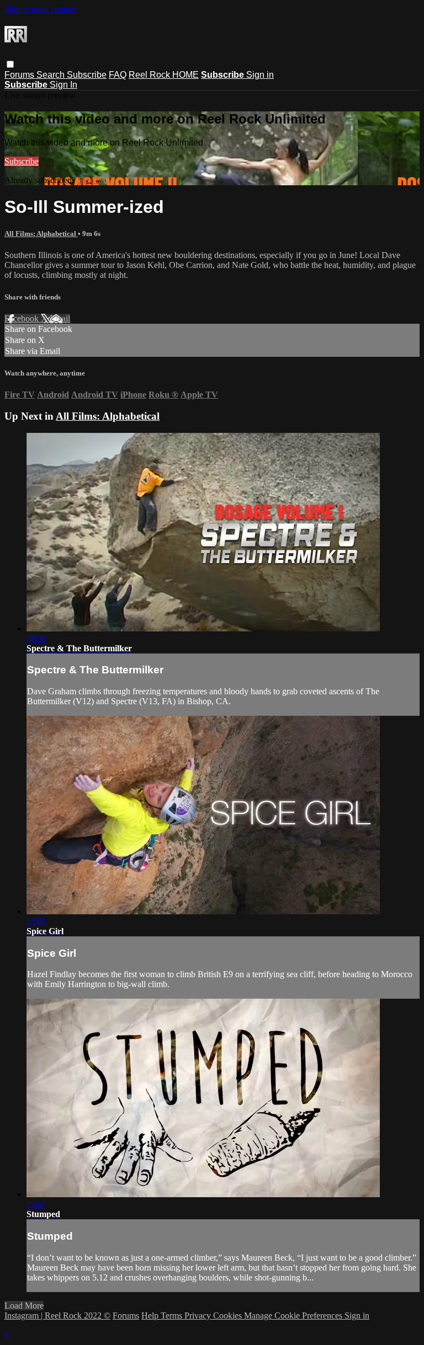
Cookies (228, 1315)
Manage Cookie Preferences (294, 1315)
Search (51, 74)
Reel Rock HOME (164, 74)
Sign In (63, 84)
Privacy (198, 1315)
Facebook (22, 318)
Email (60, 318)
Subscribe (87, 74)
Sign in (260, 74)
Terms (172, 1315)
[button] (10, 64)
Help (151, 1315)
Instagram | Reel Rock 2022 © (57, 1315)
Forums (20, 74)
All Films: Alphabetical (41, 233)
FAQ (117, 74)
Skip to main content (40, 9)
